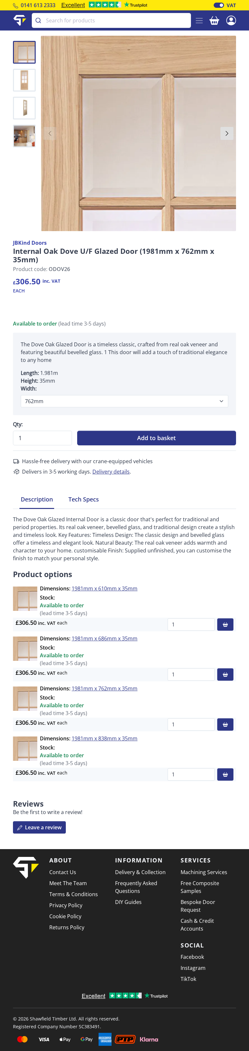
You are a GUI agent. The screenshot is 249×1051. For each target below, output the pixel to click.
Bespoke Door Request (198, 905)
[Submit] (39, 20)
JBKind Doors (30, 242)
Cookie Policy (65, 916)
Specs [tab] (83, 499)
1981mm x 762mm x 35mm (104, 688)
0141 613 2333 (38, 5)
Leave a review (43, 827)
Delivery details (111, 471)
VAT (231, 5)
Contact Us (62, 872)
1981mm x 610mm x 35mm (104, 588)
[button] (231, 19)
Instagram (193, 967)
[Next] (226, 133)
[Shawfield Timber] (20, 20)
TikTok (188, 979)
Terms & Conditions (73, 894)
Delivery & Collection (140, 872)
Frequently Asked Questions (136, 887)
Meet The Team (68, 883)
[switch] (219, 5)
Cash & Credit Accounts (197, 924)
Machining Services (204, 872)
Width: (29, 388)
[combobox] (111, 20)
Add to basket (156, 438)
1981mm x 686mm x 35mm (104, 638)
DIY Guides (128, 902)
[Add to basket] (225, 624)
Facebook (192, 956)
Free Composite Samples (200, 887)
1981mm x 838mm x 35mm (104, 738)
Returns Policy (66, 927)
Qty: (18, 424)
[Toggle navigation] (199, 20)
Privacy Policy (65, 905)
